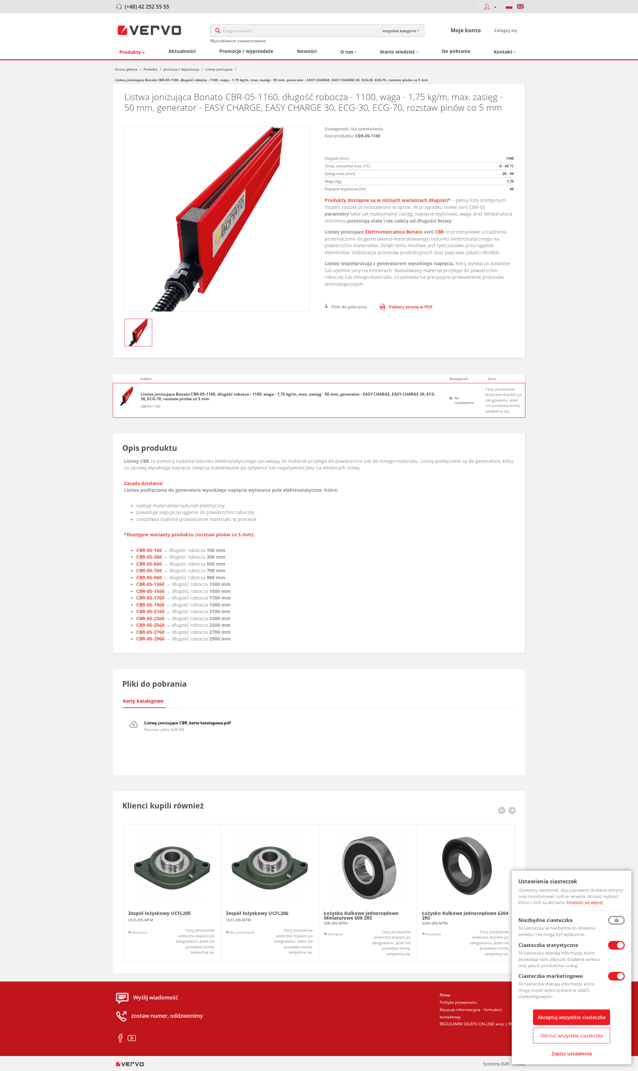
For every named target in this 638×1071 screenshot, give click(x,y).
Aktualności (182, 51)
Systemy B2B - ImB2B (504, 1064)
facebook (120, 1038)
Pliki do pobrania (349, 307)
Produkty (130, 52)
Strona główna (126, 69)
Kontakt (503, 52)
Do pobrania (456, 51)
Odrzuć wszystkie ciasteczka (571, 1035)
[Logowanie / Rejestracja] (488, 6)
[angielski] (520, 6)
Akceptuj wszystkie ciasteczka (571, 1017)
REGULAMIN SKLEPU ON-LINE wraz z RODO (480, 1024)
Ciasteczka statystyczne (548, 945)
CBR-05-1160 (150, 406)
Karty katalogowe (143, 701)
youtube (132, 1038)
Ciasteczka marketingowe (550, 976)
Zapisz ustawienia (572, 1053)
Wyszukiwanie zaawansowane (238, 41)
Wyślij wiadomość (155, 997)
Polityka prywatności (458, 1002)
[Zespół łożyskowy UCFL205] (172, 893)
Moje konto (466, 30)
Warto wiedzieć (397, 52)
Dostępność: (337, 129)
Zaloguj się (505, 30)
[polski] (509, 6)
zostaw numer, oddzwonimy (167, 1016)
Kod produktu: (339, 136)
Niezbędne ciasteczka (545, 920)
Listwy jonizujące (219, 69)
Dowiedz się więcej (585, 902)
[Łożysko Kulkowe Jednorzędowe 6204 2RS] (466, 893)
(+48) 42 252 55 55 (147, 6)
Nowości (307, 51)
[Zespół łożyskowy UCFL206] (270, 893)
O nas (346, 52)
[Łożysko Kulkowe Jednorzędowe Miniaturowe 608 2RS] (368, 893)
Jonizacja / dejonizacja (181, 69)
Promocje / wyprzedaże (246, 51)
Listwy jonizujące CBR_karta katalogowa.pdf (187, 723)
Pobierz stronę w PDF (411, 307)
